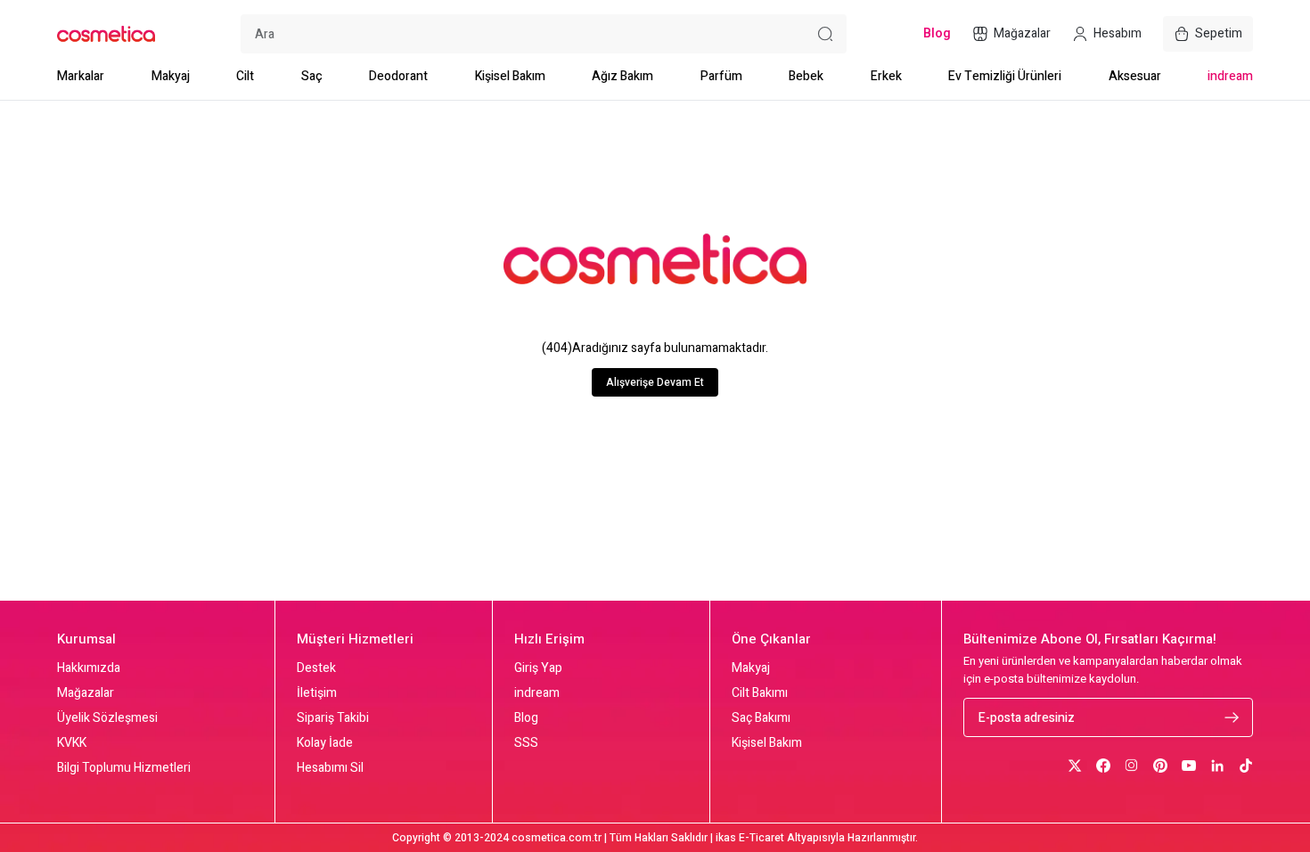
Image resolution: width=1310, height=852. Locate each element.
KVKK (71, 743)
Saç (312, 76)
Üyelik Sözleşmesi (107, 718)
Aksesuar (1135, 76)
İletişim (317, 693)
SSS (526, 743)
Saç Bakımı (761, 718)
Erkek (886, 76)
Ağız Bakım (622, 76)
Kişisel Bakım (510, 76)
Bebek (806, 76)
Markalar (80, 76)
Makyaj (170, 76)
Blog (526, 718)
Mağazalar (85, 693)
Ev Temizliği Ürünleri (1004, 76)
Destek (316, 668)
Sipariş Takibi (333, 718)
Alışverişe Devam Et (655, 382)
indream (1230, 76)
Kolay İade (325, 743)
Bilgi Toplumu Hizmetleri (124, 768)
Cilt (245, 76)
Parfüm (721, 76)
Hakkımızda (88, 668)
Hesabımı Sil (330, 768)
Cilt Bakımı (760, 693)
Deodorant (398, 76)
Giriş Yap (538, 668)
